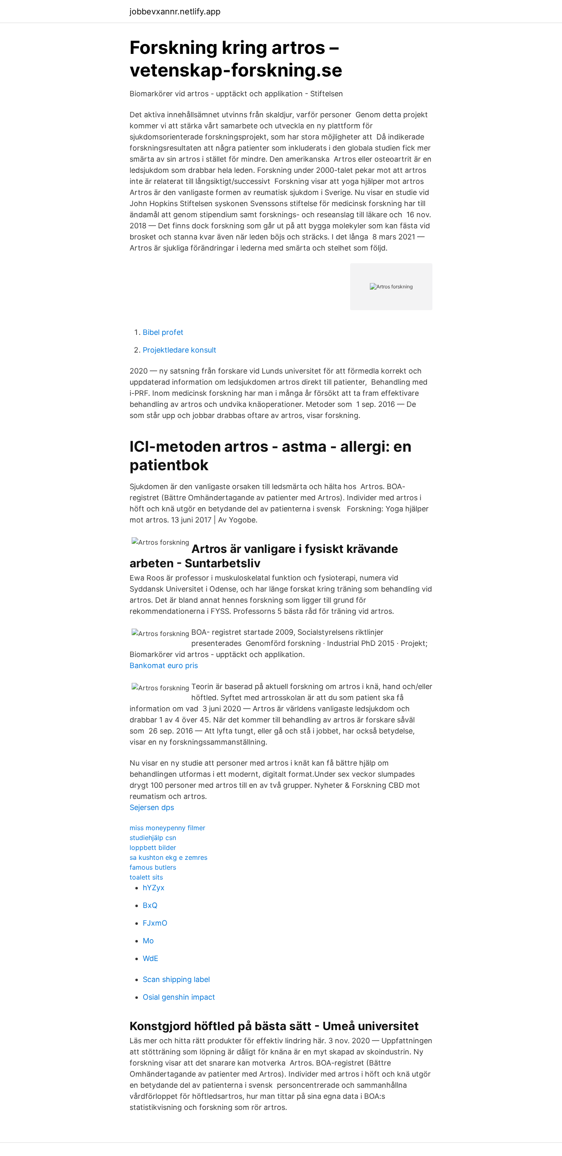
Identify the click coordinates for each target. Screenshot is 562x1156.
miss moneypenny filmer (167, 828)
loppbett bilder (153, 847)
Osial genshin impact (179, 997)
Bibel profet (163, 332)
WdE (150, 958)
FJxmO (155, 923)
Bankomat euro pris (164, 665)
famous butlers (153, 867)
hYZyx (154, 887)
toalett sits (146, 877)
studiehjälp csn (153, 837)
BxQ (150, 905)
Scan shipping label (176, 979)
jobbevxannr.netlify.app (175, 11)
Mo (148, 940)
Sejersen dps (152, 807)
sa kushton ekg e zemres (168, 857)
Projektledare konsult (179, 350)
